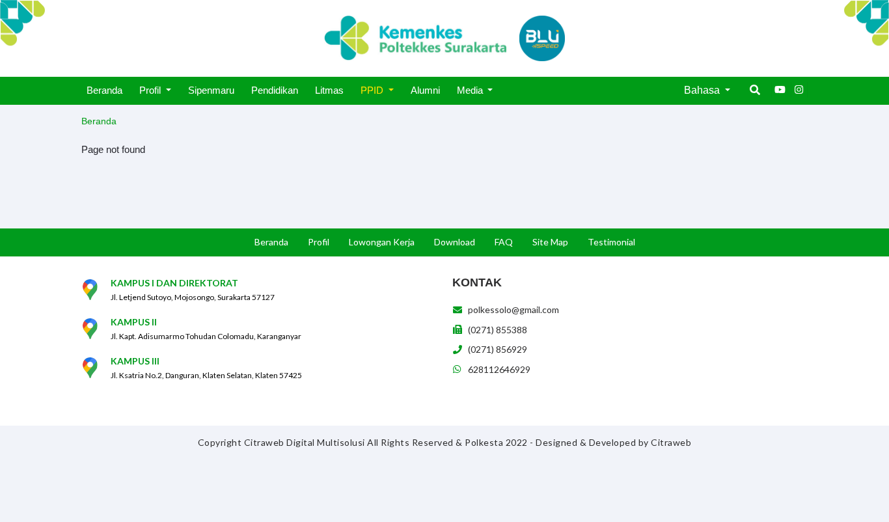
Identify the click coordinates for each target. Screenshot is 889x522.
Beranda (98, 121)
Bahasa (703, 90)
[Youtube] (779, 90)
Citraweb (671, 442)
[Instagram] (799, 90)
